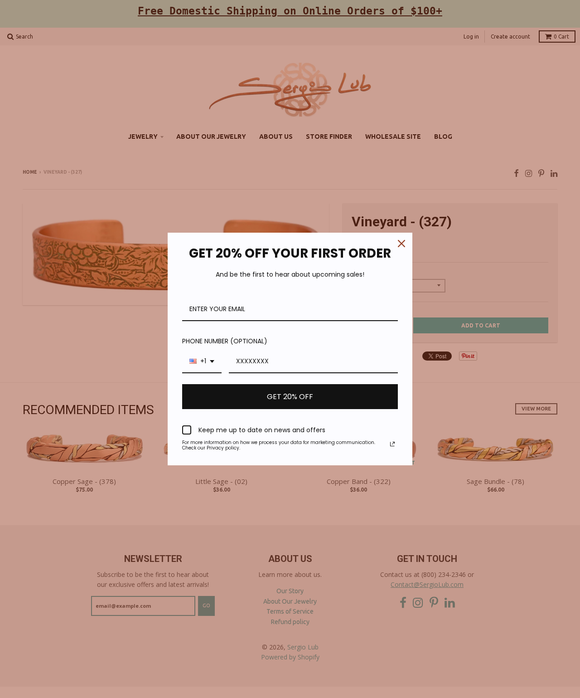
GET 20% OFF (290, 396)
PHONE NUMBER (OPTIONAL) (224, 341)
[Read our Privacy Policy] (392, 444)
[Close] (401, 243)
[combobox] (202, 361)
